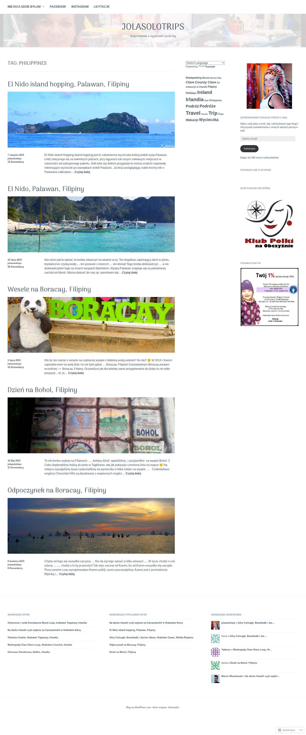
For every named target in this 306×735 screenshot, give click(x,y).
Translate (210, 66)
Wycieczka (209, 119)
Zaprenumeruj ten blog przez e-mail (263, 118)
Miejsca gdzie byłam (24, 6)
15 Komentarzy (16, 162)
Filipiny (212, 86)
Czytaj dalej (82, 172)
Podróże (208, 106)
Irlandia (195, 99)
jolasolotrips (153, 27)
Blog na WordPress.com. (139, 707)
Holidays (191, 92)
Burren (206, 77)
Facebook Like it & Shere (255, 170)
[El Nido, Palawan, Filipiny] (91, 251)
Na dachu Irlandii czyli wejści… (262, 676)
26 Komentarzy (16, 266)
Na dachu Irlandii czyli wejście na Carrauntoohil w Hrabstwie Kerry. (44, 630)
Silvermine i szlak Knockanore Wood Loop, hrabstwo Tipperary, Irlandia (47, 622)
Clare (190, 82)
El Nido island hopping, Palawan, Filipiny (68, 84)
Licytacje (102, 6)
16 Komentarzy (16, 367)
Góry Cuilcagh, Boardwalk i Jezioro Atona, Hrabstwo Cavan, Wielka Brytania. (151, 637)
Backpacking (194, 77)
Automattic (173, 707)
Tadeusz (225, 649)
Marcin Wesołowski (232, 676)
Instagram (80, 6)
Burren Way (216, 78)
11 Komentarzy (16, 467)
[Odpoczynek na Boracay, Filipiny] (91, 552)
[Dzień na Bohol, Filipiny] (91, 452)
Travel (193, 113)
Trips (221, 114)
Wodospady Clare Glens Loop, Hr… (252, 649)
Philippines (215, 100)
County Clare (205, 82)
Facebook (58, 6)
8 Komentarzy (15, 568)
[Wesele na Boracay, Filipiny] (91, 351)
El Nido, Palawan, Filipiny (46, 189)
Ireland (204, 92)
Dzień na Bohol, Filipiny (42, 390)
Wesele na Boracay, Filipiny (49, 289)
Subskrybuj (249, 148)
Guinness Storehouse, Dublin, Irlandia (29, 652)
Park (206, 100)
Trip (212, 113)
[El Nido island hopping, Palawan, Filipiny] (91, 146)
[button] (269, 297)
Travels (204, 114)
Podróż (192, 106)
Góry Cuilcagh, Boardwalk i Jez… (256, 622)
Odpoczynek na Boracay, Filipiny (57, 490)
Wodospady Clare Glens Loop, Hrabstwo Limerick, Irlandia (40, 644)
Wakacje (192, 120)
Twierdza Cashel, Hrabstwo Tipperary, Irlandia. (33, 637)
